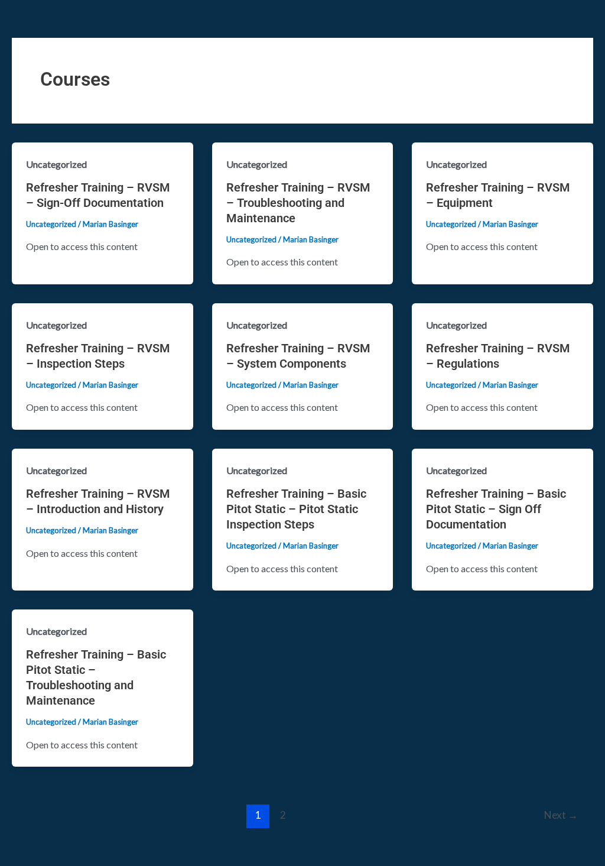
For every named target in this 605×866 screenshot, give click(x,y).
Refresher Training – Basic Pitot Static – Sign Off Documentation (496, 508)
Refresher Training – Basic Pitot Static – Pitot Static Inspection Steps (296, 508)
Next (561, 815)
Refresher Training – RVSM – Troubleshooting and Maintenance (298, 202)
